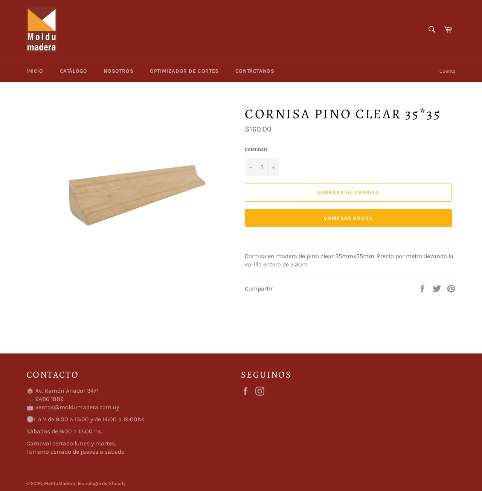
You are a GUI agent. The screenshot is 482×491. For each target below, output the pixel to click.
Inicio (34, 71)
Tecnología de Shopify (101, 483)
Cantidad (256, 149)
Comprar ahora (348, 218)
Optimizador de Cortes (184, 71)
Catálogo (73, 71)
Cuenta (447, 71)
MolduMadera (59, 483)
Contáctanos (255, 71)
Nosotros (118, 71)
